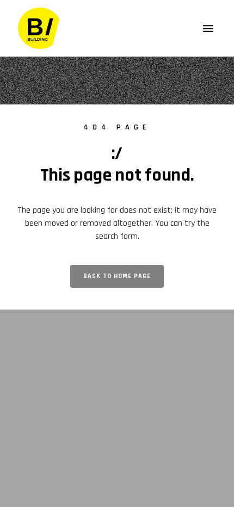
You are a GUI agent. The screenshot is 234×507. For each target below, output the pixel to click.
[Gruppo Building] (39, 28)
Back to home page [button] (117, 276)
